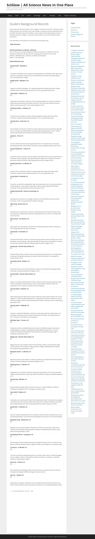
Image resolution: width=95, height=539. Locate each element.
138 (15, 491)
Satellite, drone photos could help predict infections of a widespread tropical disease (77, 200)
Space (44, 15)
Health (16, 15)
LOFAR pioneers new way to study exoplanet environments (78, 391)
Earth (22, 15)
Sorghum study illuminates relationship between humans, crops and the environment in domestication (78, 90)
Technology (52, 15)
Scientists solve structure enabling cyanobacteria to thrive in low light (78, 174)
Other (59, 15)
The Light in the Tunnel (77, 254)
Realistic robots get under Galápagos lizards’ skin (76, 228)
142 (25, 491)
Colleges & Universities (70, 15)
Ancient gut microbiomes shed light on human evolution (78, 365)
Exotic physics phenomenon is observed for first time (77, 168)
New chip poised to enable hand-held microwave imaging (76, 162)
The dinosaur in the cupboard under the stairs (77, 385)
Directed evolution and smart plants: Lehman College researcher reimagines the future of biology (78, 100)
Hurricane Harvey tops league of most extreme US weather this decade (78, 379)
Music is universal (76, 124)
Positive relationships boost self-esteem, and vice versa (77, 216)
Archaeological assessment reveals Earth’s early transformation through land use (78, 146)
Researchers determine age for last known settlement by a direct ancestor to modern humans (77, 70)
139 (18, 491)
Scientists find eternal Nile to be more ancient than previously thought (78, 222)
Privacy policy (75, 32)
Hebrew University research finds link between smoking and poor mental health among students (77, 130)
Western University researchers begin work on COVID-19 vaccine (78, 258)
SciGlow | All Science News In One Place (40, 5)
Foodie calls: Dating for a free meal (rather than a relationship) (78, 192)
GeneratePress (63, 536)
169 (32, 491)
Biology (10, 15)
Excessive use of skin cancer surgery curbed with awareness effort (77, 108)
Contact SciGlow (75, 27)
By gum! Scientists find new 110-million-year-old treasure (77, 284)
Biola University (14, 52)
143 (28, 491)
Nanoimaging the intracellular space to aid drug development (77, 250)
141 (23, 491)
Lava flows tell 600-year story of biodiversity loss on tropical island (78, 290)
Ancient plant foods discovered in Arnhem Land (77, 326)
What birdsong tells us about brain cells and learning (77, 359)
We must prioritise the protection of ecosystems (77, 320)
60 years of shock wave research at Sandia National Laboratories (77, 82)
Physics (29, 15)
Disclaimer (74, 30)
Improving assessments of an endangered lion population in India (78, 337)
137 (13, 491)
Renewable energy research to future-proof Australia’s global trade (78, 138)
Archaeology (37, 15)
